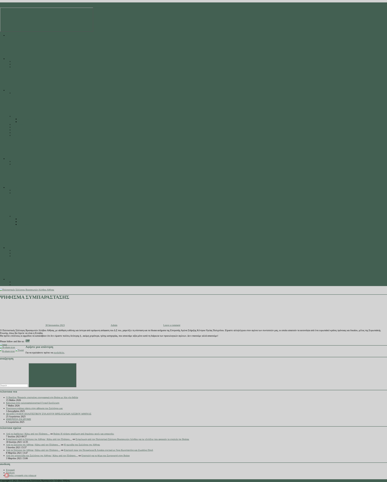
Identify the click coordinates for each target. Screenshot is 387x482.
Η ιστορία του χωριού (22, 93)
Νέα (14, 193)
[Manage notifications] (6, 475)
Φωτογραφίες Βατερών (29, 119)
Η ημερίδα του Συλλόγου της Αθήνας (82, 444)
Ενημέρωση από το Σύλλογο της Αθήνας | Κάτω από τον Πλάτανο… (39, 439)
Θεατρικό (22, 219)
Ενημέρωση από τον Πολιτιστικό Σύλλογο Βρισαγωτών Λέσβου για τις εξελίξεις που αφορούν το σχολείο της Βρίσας (132, 439)
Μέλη (9, 247)
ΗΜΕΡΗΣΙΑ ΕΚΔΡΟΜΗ (18, 419)
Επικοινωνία (12, 279)
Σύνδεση (10, 472)
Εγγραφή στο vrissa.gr (22, 250)
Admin (114, 325)
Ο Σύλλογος (12, 58)
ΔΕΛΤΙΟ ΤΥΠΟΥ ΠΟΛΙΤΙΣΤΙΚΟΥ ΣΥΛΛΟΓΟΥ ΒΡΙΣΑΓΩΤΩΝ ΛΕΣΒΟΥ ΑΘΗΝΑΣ (48, 413)
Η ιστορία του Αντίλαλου (24, 164)
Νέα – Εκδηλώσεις (15, 187)
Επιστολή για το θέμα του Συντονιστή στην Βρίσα (105, 455)
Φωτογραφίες (18, 124)
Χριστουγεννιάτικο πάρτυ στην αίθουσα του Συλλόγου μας (34, 408)
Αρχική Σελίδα (13, 35)
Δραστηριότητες (20, 216)
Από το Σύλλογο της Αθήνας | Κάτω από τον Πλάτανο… (33, 444)
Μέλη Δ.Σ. (17, 64)
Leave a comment (171, 325)
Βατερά (15, 116)
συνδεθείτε (59, 352)
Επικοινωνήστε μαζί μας (24, 284)
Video (15, 127)
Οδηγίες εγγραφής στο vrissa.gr (27, 256)
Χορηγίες (16, 253)
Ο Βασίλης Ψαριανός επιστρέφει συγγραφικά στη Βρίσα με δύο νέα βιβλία (42, 397)
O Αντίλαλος (12, 158)
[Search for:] (14, 385)
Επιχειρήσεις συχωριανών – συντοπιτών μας (33, 135)
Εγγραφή (10, 470)
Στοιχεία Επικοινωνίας (23, 282)
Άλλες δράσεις (25, 224)
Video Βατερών (25, 121)
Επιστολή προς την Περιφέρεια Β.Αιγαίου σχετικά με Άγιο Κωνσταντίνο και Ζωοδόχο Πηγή (108, 450)
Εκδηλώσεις (18, 190)
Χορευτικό (23, 221)
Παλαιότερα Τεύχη (21, 161)
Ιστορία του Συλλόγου (23, 61)
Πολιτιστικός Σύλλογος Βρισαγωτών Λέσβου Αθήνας (26, 3)
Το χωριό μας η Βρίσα (17, 90)
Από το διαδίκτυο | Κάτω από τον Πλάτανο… (28, 433)
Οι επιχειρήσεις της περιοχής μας (28, 132)
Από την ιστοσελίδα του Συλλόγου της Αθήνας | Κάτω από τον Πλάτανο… (42, 455)
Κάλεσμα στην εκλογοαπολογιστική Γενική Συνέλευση (32, 403)
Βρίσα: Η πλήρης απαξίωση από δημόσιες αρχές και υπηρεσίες (83, 433)
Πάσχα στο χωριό (20, 130)
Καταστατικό (18, 67)
